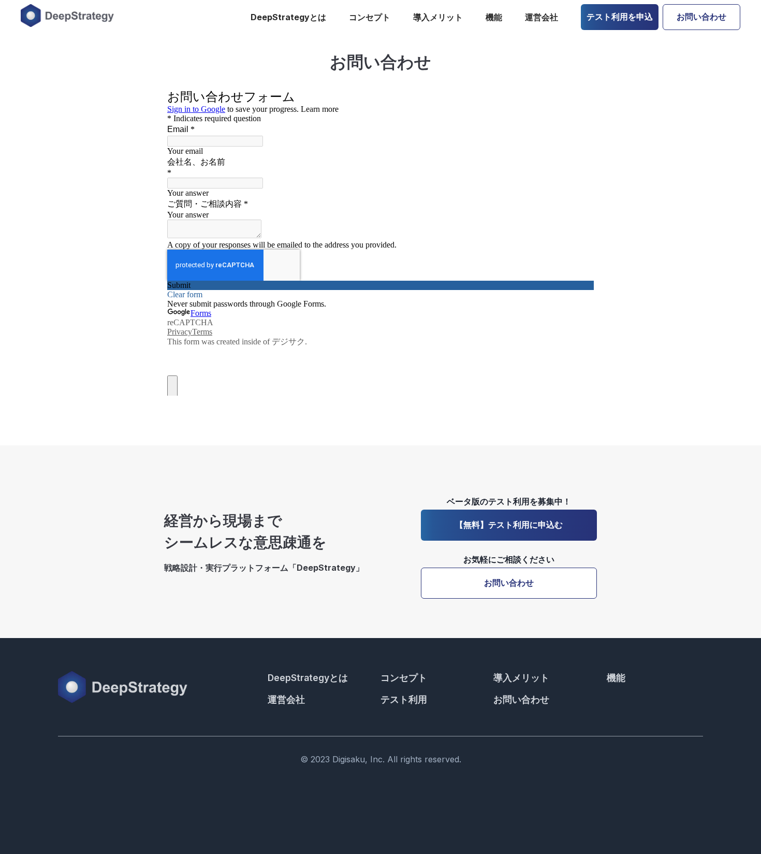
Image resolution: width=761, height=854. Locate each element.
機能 (494, 17)
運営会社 (541, 17)
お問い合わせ (701, 16)
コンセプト (369, 17)
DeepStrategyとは (288, 17)
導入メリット (438, 17)
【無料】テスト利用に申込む (509, 524)
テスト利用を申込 (620, 16)
